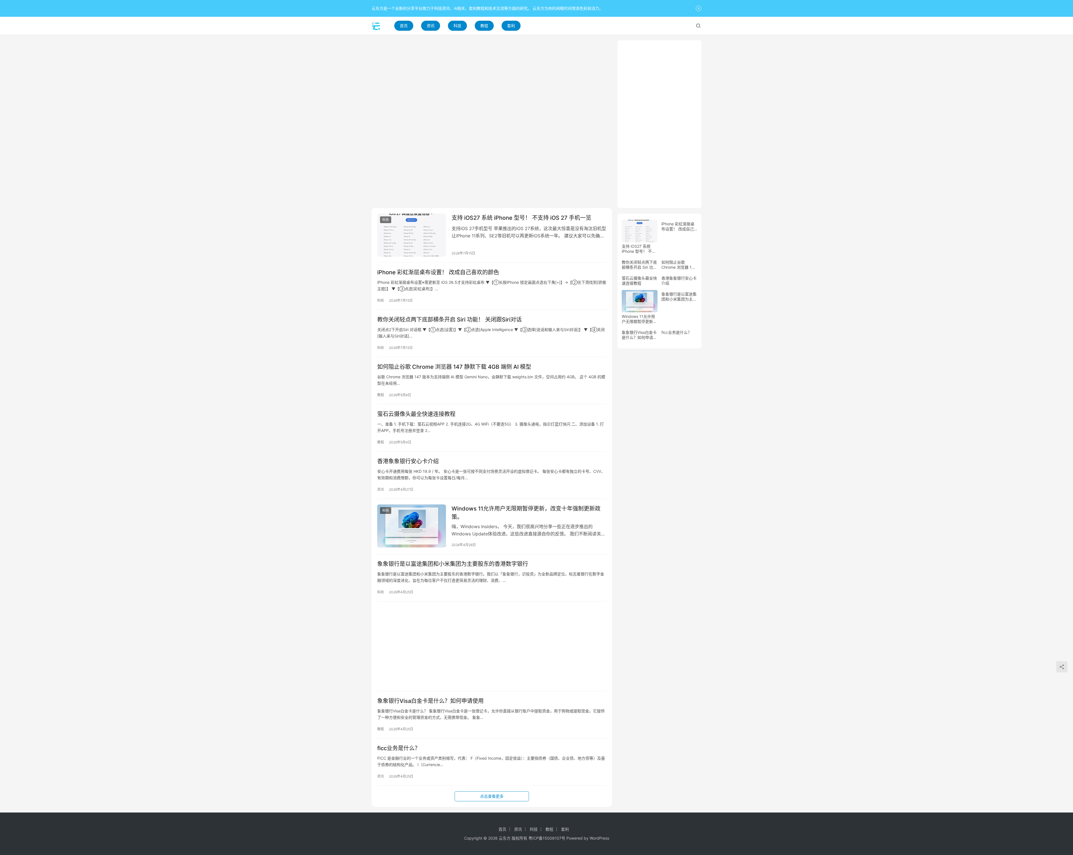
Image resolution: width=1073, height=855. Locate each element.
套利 (511, 25)
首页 (404, 25)
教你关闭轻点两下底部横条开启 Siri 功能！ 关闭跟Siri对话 (449, 319)
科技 (457, 25)
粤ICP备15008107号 (546, 838)
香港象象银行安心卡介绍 (408, 461)
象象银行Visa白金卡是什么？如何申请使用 (430, 701)
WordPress (599, 838)
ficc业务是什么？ (398, 748)
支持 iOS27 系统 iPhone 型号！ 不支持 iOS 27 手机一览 (521, 217)
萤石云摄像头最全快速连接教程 (416, 414)
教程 (484, 25)
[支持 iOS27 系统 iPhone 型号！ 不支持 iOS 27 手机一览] (411, 235)
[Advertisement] (492, 79)
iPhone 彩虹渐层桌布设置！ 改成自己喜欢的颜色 (438, 272)
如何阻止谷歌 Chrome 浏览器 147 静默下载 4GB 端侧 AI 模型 (454, 366)
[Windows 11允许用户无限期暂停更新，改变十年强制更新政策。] (411, 525)
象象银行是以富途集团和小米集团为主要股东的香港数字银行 (452, 564)
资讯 (431, 25)
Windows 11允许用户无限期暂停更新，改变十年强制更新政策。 (526, 512)
